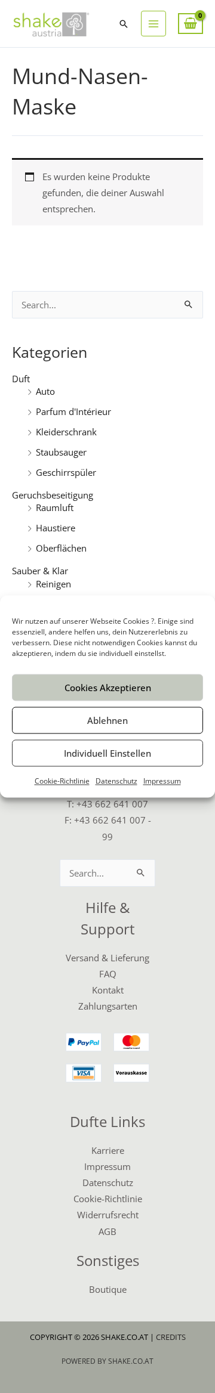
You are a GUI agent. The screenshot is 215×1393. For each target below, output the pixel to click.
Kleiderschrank (66, 432)
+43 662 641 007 (112, 804)
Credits (171, 1337)
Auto (45, 391)
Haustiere (55, 528)
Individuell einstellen (107, 753)
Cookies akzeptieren (107, 688)
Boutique (108, 1289)
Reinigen (53, 584)
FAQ (107, 974)
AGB (107, 1231)
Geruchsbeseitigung (52, 495)
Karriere (107, 1150)
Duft (21, 379)
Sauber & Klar (40, 571)
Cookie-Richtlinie (62, 781)
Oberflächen (61, 548)
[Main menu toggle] (153, 23)
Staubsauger (61, 452)
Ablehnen (107, 720)
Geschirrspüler (66, 472)
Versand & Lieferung (107, 958)
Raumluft (54, 507)
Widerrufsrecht (108, 1215)
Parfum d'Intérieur (73, 411)
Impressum (162, 781)
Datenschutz (116, 781)
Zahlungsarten (107, 1006)
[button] (123, 23)
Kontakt (108, 990)
